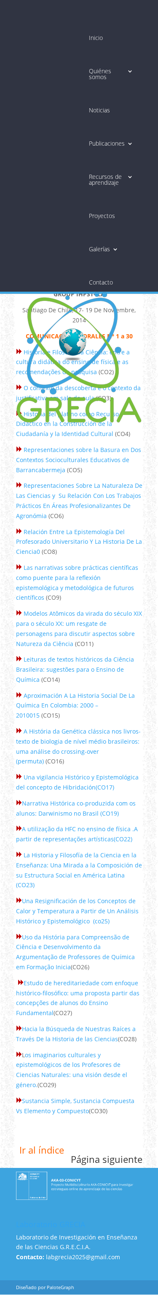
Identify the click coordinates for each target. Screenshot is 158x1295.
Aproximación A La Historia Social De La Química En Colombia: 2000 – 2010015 (75, 705)
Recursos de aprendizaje (105, 180)
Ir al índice (41, 1149)
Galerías (99, 249)
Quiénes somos (100, 74)
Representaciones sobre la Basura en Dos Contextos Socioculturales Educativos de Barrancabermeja (78, 460)
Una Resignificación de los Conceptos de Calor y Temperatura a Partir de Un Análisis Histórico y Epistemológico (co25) (77, 911)
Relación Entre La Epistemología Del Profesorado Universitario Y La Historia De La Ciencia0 (79, 542)
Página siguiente (106, 1159)
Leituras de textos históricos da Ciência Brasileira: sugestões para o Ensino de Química (75, 669)
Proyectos (102, 216)
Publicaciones (107, 143)
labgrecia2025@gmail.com (83, 1257)
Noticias (99, 110)
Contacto (101, 282)
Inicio (96, 38)
